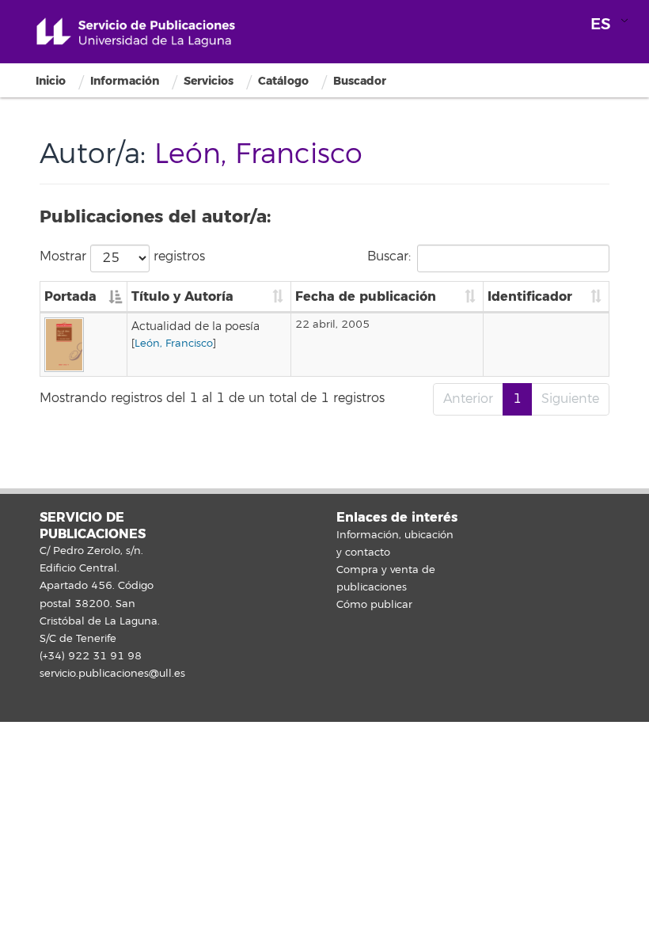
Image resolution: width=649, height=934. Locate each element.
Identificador (530, 296)
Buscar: (389, 256)
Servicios (208, 81)
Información (124, 81)
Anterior (468, 399)
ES (600, 24)
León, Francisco (174, 343)
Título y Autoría (182, 296)
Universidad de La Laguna (135, 32)
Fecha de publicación (365, 296)
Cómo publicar (374, 604)
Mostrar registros (122, 256)
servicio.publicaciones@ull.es (112, 673)
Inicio (51, 81)
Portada (70, 296)
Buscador (359, 81)
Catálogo (283, 81)
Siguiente (570, 399)
